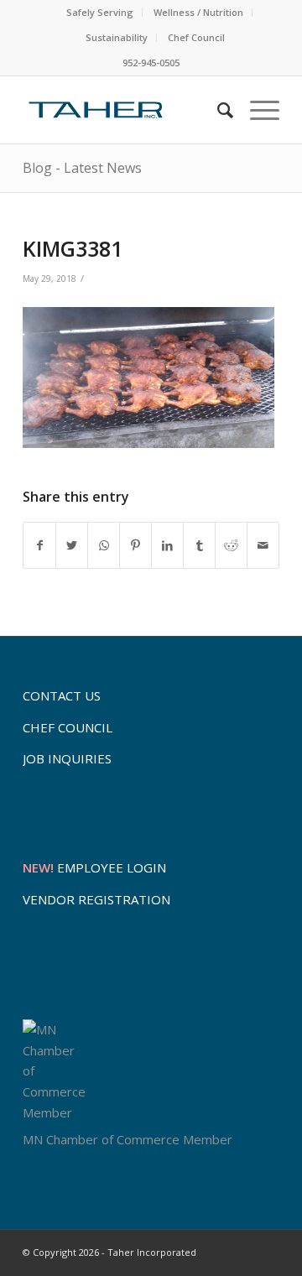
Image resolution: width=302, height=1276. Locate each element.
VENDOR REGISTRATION (96, 899)
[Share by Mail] (263, 546)
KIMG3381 (72, 248)
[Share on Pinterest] (135, 546)
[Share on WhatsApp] (103, 546)
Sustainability (117, 37)
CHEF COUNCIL (67, 727)
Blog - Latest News (82, 168)
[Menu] (256, 109)
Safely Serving (99, 12)
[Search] (216, 109)
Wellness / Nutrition (198, 12)
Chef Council (196, 37)
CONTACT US (62, 695)
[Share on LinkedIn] (167, 546)
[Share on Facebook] (39, 546)
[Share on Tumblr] (199, 546)
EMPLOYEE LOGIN (94, 867)
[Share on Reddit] (231, 546)
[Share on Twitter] (71, 546)
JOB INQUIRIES (67, 758)
